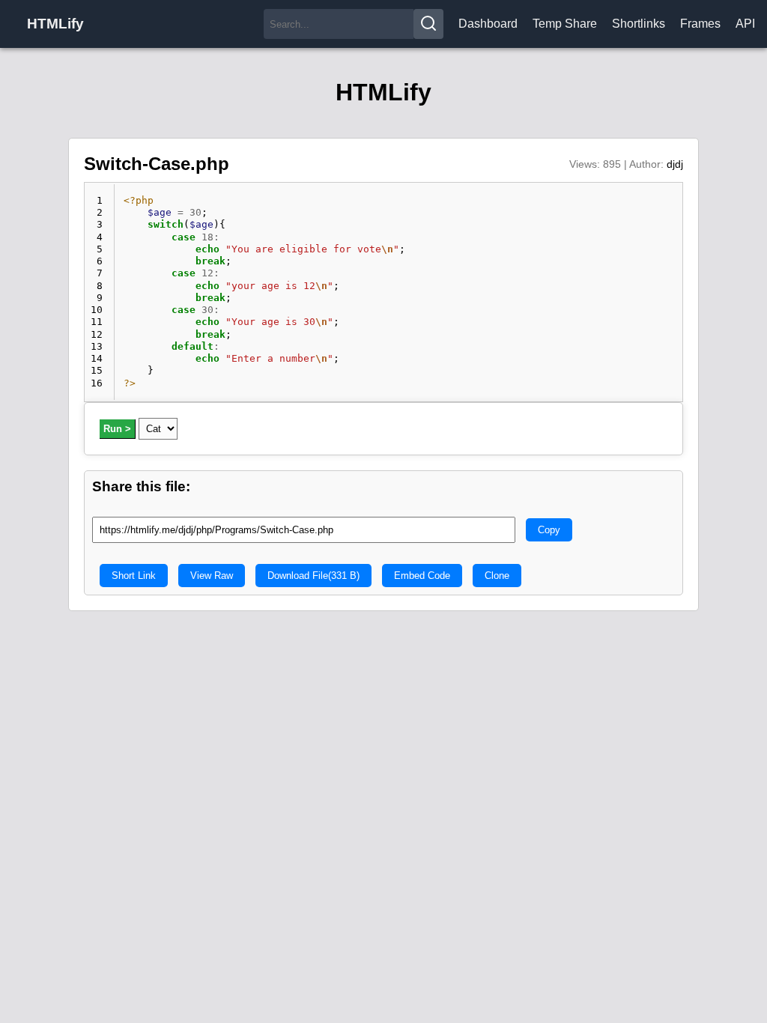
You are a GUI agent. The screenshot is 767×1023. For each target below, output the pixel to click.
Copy (549, 529)
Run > (117, 428)
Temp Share (565, 23)
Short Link (134, 575)
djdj (675, 164)
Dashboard (488, 23)
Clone (497, 575)
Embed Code (422, 575)
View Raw (211, 575)
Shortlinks (638, 23)
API (745, 23)
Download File (313, 575)
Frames (700, 23)
